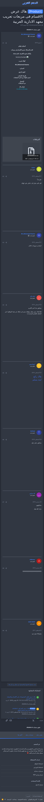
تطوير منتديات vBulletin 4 (28, 704)
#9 (3, 630)
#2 (3, 176)
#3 (3, 242)
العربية (28, 796)
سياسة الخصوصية (22, 799)
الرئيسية (9, 799)
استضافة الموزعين (38, 767)
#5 (3, 373)
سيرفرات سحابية (38, 771)
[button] (40, 3)
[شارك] (6, 43)
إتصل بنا (40, 799)
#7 (3, 502)
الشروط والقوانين (32, 799)
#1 (3, 43)
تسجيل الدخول (39, 785)
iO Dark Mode (37, 796)
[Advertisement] (22, 113)
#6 (3, 439)
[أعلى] (5, 799)
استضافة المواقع (39, 763)
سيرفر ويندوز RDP (38, 775)
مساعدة (14, 799)
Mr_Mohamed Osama (35, 25)
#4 (3, 305)
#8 (3, 568)
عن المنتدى (37, 744)
